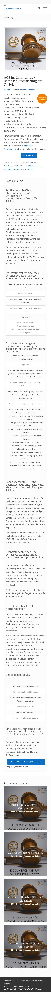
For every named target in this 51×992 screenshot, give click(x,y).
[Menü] (43, 9)
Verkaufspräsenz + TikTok (11, 166)
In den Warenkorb (29, 155)
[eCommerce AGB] (21, 9)
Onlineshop (33, 163)
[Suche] (38, 9)
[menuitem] (38, 9)
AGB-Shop (8, 17)
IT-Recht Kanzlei (30, 169)
